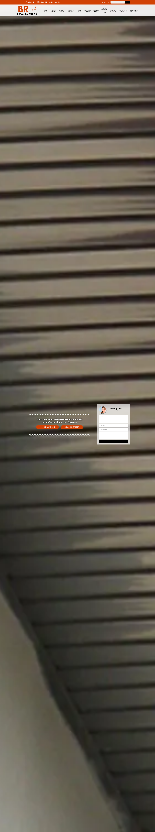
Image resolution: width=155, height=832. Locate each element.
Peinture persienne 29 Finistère (96, 10)
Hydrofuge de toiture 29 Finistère (61, 10)
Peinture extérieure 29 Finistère (87, 10)
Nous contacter (72, 427)
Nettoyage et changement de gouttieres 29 (134, 10)
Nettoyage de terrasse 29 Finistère (70, 10)
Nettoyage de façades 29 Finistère (79, 10)
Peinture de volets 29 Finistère (54, 10)
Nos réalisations (47, 427)
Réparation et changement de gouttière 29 (123, 10)
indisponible (31, 2)
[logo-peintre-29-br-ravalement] (27, 10)
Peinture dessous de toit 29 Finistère (104, 10)
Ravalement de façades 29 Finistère (45, 10)
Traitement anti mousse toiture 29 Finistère (113, 10)
